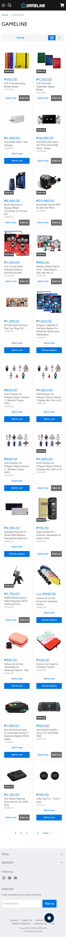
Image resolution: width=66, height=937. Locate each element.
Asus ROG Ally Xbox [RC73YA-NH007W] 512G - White (47, 145)
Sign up (49, 903)
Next (46, 833)
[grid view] (52, 37)
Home (5, 15)
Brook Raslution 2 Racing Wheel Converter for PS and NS (15, 209)
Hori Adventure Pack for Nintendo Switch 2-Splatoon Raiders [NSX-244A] (17, 734)
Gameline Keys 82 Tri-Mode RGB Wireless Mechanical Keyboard (15, 535)
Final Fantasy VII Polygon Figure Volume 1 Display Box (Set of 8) (48, 397)
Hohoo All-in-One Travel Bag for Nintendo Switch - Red (16, 667)
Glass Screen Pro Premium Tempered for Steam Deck (48, 535)
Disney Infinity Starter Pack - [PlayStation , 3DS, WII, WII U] (48, 269)
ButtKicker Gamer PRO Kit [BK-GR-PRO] (48, 206)
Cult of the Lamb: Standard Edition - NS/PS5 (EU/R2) (14, 269)
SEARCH (14, 920)
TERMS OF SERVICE (21, 924)
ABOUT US (27, 920)
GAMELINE (9, 89)
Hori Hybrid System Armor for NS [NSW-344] (47, 732)
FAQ (52, 924)
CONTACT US (40, 924)
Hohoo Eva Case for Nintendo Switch (47, 666)
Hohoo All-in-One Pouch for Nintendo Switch (47, 601)
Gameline (40, 805)
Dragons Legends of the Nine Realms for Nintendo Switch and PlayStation (47, 330)
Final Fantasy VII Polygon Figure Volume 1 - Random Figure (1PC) (16, 399)
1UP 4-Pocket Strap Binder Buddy (14, 85)
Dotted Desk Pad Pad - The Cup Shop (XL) (16, 327)
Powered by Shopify (33, 931)
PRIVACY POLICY (44, 920)
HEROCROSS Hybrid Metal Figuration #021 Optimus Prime (16, 600)
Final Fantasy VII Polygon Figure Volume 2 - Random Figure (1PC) (16, 468)
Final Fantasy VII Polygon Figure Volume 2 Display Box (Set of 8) (49, 466)
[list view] (59, 37)
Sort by (20, 37)
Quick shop (10, 98)
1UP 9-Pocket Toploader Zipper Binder (45, 86)
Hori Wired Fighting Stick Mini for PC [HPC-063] (16, 801)
